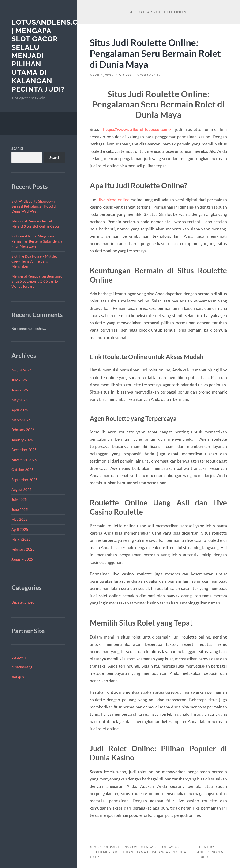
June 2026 (19, 390)
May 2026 (19, 400)
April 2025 (19, 529)
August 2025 (21, 489)
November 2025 (24, 460)
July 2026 (19, 380)
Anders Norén (210, 852)
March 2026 (21, 420)
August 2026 (21, 370)
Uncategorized (22, 602)
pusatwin (18, 657)
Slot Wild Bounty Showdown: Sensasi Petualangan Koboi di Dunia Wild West (33, 206)
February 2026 (22, 430)
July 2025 (19, 499)
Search (18, 148)
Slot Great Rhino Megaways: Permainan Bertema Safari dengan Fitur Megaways (37, 241)
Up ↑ (205, 857)
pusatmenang (21, 667)
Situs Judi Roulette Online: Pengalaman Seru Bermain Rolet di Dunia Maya (155, 53)
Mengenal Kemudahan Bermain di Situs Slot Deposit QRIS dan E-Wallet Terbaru (37, 281)
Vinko (125, 75)
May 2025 (19, 519)
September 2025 (24, 480)
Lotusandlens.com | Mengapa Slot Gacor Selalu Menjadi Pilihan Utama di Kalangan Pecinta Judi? (138, 852)
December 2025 (24, 449)
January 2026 (22, 440)
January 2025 (22, 559)
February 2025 (22, 549)
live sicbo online (114, 199)
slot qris (17, 677)
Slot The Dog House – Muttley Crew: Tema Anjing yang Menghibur (34, 261)
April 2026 (19, 410)
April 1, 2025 (101, 75)
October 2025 (22, 469)
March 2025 (21, 539)
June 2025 (19, 509)
